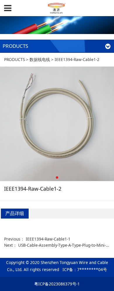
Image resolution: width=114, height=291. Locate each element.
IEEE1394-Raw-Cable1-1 (48, 239)
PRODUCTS (14, 59)
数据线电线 (40, 59)
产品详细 (14, 213)
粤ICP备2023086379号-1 (57, 284)
